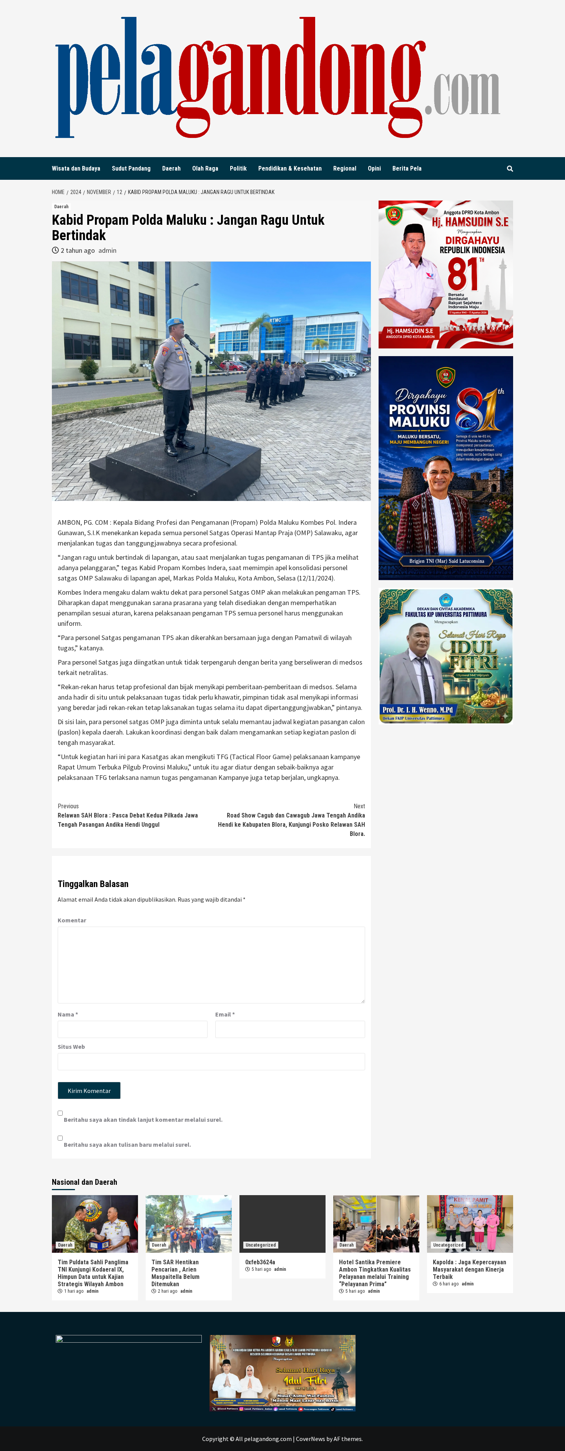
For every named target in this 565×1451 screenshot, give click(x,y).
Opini (374, 168)
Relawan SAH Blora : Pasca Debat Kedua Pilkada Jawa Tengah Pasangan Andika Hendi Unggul (128, 815)
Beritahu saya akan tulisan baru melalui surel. (127, 1144)
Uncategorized (261, 1245)
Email (225, 1014)
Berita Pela (407, 168)
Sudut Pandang (131, 168)
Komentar (72, 920)
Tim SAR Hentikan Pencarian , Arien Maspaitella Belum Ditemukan (175, 1273)
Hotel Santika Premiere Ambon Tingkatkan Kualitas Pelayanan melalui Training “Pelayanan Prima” (375, 1273)
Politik (238, 168)
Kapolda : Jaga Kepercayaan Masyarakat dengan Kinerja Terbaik (469, 1269)
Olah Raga (205, 168)
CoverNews (310, 1439)
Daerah (171, 168)
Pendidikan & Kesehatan (290, 168)
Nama (68, 1014)
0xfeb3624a (260, 1262)
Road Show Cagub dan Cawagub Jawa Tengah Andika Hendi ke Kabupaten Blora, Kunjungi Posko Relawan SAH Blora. (291, 820)
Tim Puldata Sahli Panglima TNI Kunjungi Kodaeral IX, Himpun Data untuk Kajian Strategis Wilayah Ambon (93, 1273)
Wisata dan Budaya (76, 168)
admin (107, 250)
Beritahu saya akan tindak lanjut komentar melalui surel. (143, 1119)
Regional (344, 168)
